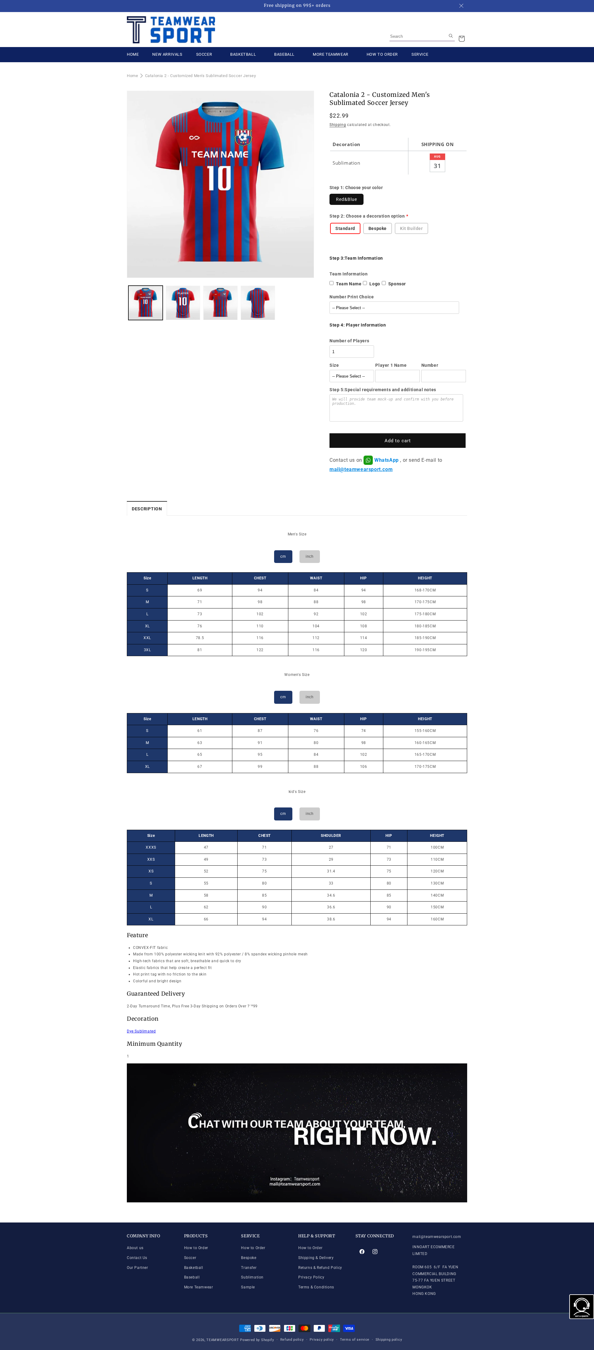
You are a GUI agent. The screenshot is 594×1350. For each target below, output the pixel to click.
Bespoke (248, 1258)
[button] (461, 38)
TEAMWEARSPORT (222, 1340)
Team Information (348, 273)
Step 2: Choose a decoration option (367, 216)
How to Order (196, 1248)
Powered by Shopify (257, 1340)
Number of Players (349, 340)
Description (147, 508)
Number (429, 365)
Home (132, 75)
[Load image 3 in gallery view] (220, 303)
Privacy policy (322, 1340)
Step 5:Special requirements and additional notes (382, 389)
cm (283, 556)
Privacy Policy (311, 1277)
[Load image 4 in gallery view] (258, 303)
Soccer (190, 1258)
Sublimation (252, 1277)
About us (135, 1248)
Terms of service (354, 1340)
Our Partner (137, 1268)
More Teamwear (198, 1287)
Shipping (337, 125)
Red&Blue (346, 199)
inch (309, 556)
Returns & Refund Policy (320, 1268)
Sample (248, 1287)
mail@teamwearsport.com (361, 469)
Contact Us (137, 1258)
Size (334, 365)
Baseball (192, 1277)
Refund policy (292, 1340)
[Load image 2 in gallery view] (183, 303)
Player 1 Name (391, 365)
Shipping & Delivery (316, 1258)
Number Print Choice (351, 296)
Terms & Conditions (316, 1287)
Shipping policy (389, 1340)
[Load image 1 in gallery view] (145, 303)
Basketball (193, 1268)
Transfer (248, 1268)
